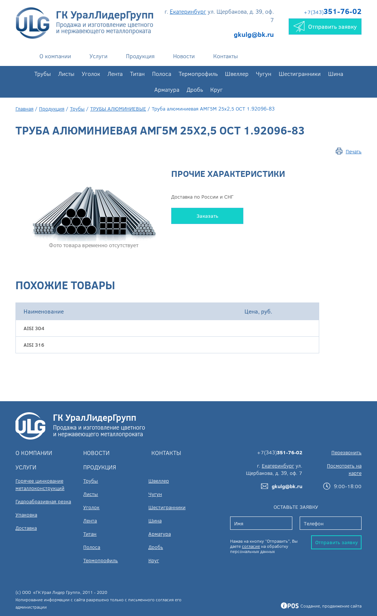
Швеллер (237, 73)
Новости (184, 56)
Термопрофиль (198, 73)
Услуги (98, 56)
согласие (251, 546)
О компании (55, 56)
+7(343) (333, 11)
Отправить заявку (336, 542)
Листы (66, 73)
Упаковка (26, 514)
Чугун (263, 73)
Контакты (225, 56)
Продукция (140, 56)
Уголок (91, 73)
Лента (115, 73)
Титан (137, 73)
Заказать (207, 215)
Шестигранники (300, 73)
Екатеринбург (188, 11)
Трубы (42, 73)
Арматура (166, 89)
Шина (335, 73)
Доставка (26, 527)
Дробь (195, 89)
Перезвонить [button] (346, 452)
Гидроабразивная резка (43, 501)
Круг (216, 89)
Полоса (161, 73)
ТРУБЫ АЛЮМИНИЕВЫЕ (118, 108)
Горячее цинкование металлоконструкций (39, 484)
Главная (24, 108)
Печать (354, 151)
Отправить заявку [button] (332, 26)
